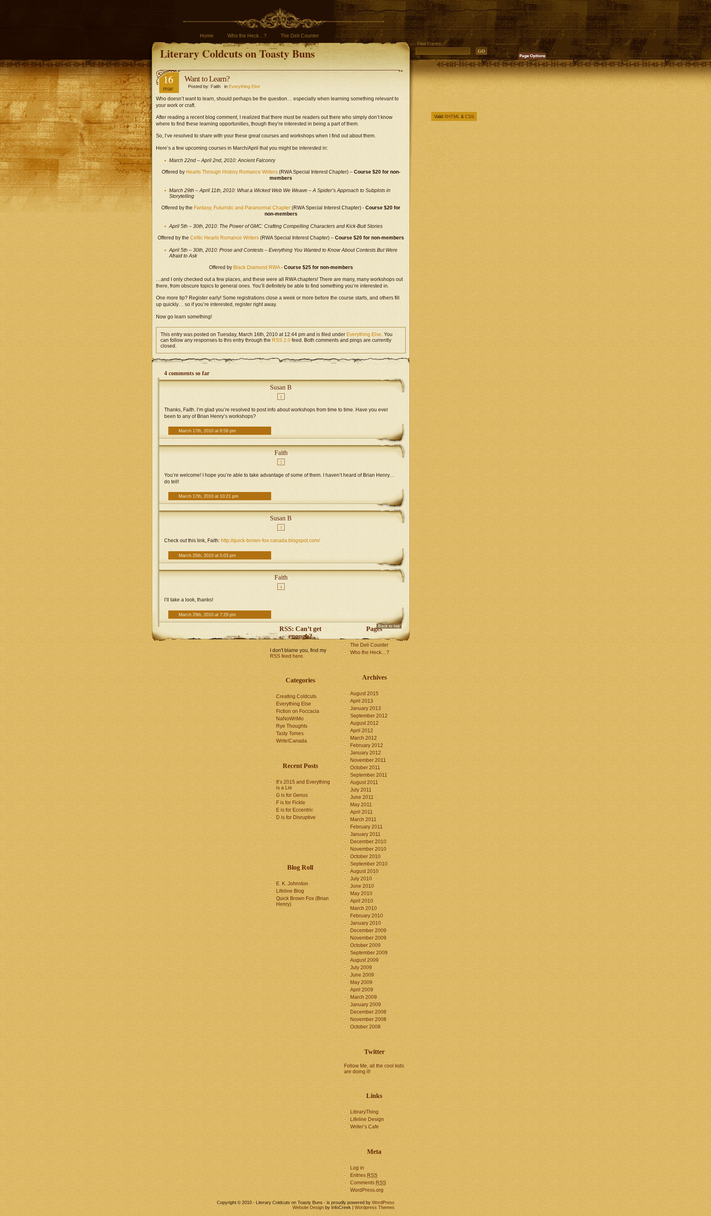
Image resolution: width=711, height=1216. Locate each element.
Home (207, 36)
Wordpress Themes (375, 1207)
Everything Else (244, 86)
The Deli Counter (300, 36)
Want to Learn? (207, 78)
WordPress (383, 1202)
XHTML (452, 116)
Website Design (308, 1207)
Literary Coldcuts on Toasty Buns (237, 53)
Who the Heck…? (247, 36)
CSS (469, 116)
